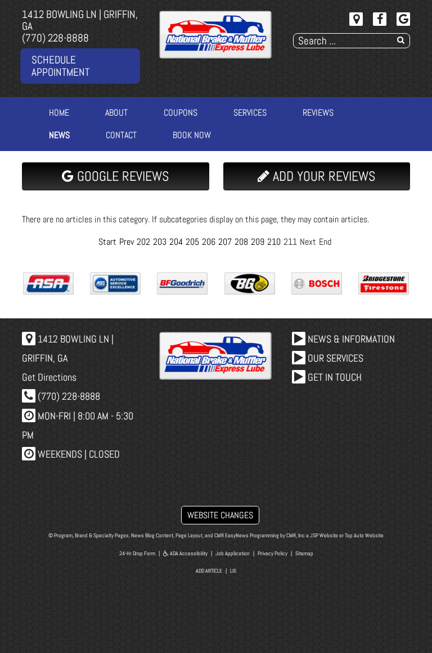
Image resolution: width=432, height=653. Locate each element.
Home (59, 112)
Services (250, 112)
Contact (121, 135)
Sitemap (304, 553)
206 (208, 242)
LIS (233, 570)
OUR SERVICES (334, 357)
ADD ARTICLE (209, 570)
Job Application (232, 553)
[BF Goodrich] (182, 283)
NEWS (59, 135)
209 (257, 242)
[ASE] (115, 283)
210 (274, 242)
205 (192, 242)
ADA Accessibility (188, 553)
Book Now (192, 135)
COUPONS (180, 112)
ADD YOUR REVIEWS (322, 176)
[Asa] (48, 283)
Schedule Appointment (60, 66)
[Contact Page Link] (356, 19)
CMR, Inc (295, 535)
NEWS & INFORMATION (350, 338)
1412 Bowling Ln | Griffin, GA (80, 20)
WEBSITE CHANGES (220, 515)
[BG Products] (249, 283)
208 (241, 242)
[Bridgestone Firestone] (383, 283)
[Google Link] (403, 19)
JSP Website (324, 535)
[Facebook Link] (379, 19)
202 (143, 242)
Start (107, 242)
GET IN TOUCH (333, 377)
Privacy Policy (272, 553)
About (116, 112)
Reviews (318, 112)
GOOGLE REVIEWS (121, 176)
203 (159, 242)
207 (225, 242)
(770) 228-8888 (55, 38)
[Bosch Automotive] (316, 283)
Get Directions (49, 377)
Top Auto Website (364, 535)
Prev (126, 242)
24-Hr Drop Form (137, 553)
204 (176, 242)
